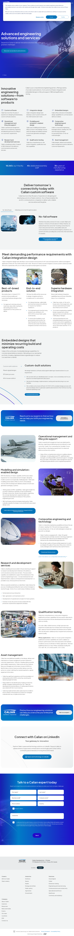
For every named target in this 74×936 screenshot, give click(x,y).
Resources (5, 906)
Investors (4, 904)
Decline (63, 17)
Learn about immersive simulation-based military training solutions (18, 511)
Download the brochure (32, 394)
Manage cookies (40, 17)
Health (27, 883)
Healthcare (52, 893)
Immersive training (54, 883)
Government (28, 893)
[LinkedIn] (14, 931)
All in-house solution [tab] (9, 378)
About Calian (5, 901)
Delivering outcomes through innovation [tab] (26, 210)
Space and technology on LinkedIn (38, 757)
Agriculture (28, 890)
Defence (27, 878)
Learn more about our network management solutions (50, 239)
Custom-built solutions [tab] (10, 366)
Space (27, 881)
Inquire (40, 867)
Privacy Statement (45, 931)
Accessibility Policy (55, 931)
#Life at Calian (6, 878)
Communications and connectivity (58, 888)
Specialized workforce (55, 890)
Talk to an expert (64, 712)
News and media (6, 908)
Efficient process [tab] (8, 374)
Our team (4, 913)
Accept (51, 17)
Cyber (50, 881)
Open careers (5, 881)
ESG (3, 918)
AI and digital (52, 878)
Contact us (5, 920)
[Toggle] (72, 3)
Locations (4, 915)
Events (4, 911)
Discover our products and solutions (15, 51)
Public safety (28, 888)
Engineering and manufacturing (57, 886)
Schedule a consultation (64, 418)
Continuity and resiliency (55, 895)
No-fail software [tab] (7, 210)
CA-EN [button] (33, 867)
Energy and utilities (30, 886)
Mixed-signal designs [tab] (9, 370)
